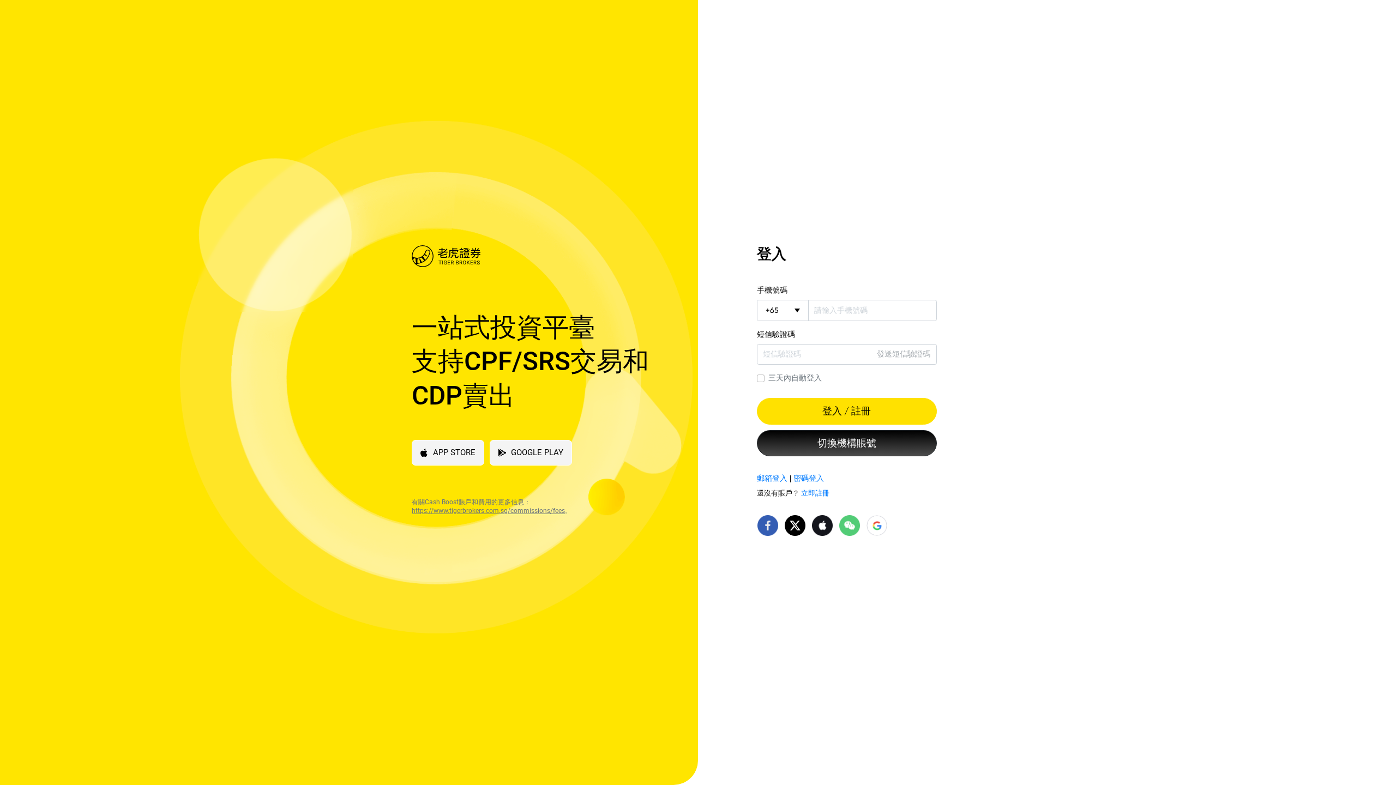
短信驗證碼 (776, 334)
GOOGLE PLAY (537, 452)
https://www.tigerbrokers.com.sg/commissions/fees (488, 511)
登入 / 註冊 (846, 411)
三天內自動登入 (795, 377)
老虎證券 (536, 256)
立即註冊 (815, 493)
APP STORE (454, 452)
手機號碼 (772, 290)
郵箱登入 (772, 478)
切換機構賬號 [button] (846, 443)
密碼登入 (808, 478)
